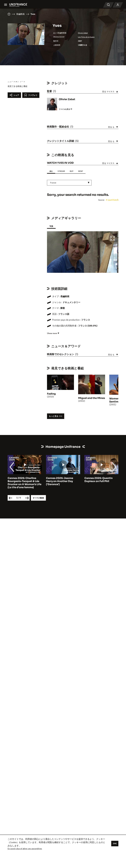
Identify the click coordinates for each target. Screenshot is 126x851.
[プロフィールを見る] (117, 5)
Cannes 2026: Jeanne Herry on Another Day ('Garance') (59, 481)
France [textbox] (53, 182)
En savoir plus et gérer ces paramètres (25, 848)
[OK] (115, 843)
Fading (51, 393)
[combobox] (69, 182)
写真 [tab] (51, 226)
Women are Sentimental (117, 400)
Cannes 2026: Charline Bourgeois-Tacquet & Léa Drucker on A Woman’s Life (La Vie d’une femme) (24, 483)
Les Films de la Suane (86, 37)
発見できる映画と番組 (17, 86)
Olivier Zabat (83, 33)
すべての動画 (38, 498)
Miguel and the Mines (91, 398)
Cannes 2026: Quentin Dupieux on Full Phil (98, 480)
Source (101, 200)
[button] (112, 239)
